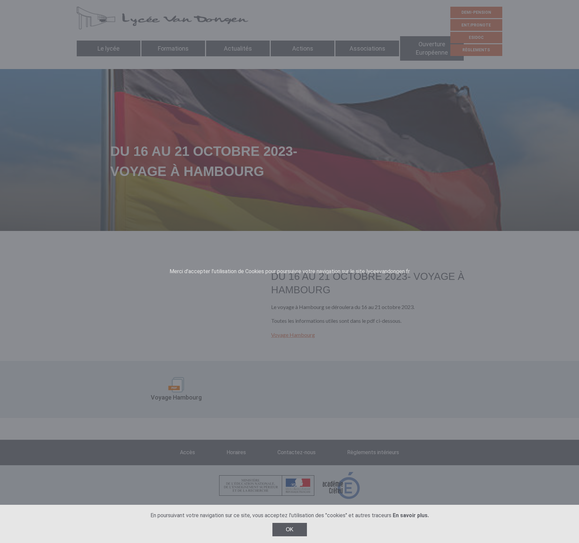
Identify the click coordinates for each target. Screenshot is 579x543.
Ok (290, 529)
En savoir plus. (411, 515)
